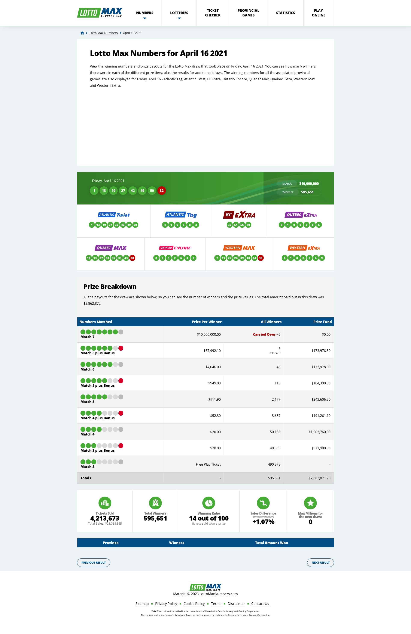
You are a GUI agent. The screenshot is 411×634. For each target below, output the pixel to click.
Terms (216, 603)
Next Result (320, 562)
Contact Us (260, 603)
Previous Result (94, 562)
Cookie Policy (194, 603)
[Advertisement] (205, 123)
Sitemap (142, 603)
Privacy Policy (166, 603)
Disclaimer (236, 603)
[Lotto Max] (82, 33)
